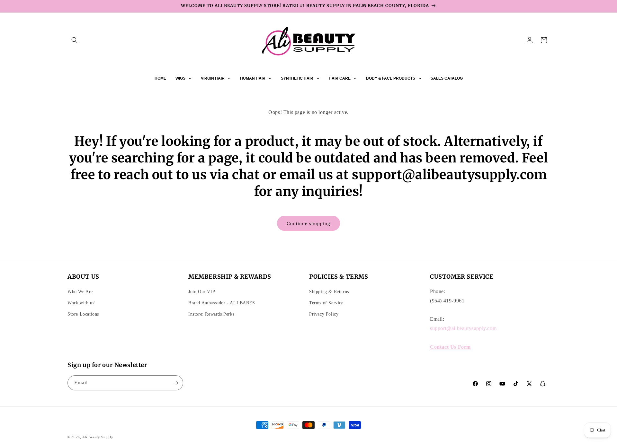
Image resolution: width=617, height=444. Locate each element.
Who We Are (80, 291)
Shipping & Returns (329, 291)
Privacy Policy (323, 314)
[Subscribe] (176, 382)
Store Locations (83, 314)
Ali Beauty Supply (97, 437)
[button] (74, 40)
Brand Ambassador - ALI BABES (221, 302)
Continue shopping (308, 223)
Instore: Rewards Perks (211, 314)
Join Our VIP (201, 291)
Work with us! (81, 302)
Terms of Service (326, 302)
